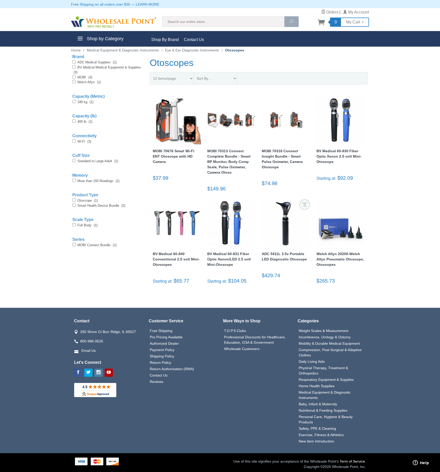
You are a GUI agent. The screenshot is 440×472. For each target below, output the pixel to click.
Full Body (87, 225)
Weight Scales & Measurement (323, 331)
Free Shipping (161, 331)
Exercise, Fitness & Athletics (321, 435)
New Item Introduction (316, 441)
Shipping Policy (162, 356)
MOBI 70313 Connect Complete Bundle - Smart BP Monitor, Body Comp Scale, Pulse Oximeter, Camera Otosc (229, 161)
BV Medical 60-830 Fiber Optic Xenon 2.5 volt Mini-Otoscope (339, 156)
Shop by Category (104, 38)
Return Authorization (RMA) (172, 369)
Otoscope (87, 200)
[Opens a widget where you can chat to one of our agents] (421, 463)
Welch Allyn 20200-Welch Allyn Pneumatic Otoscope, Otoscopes (340, 259)
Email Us (88, 351)
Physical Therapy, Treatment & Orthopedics (323, 370)
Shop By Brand (165, 39)
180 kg (85, 102)
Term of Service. (353, 461)
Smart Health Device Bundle (101, 205)
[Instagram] (98, 373)
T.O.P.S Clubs (235, 331)
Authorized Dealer (164, 343)
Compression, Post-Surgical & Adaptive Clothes (330, 352)
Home (76, 50)
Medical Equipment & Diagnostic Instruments (325, 395)
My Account (358, 12)
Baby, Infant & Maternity (318, 404)
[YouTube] (109, 373)
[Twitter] (88, 373)
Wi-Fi (84, 141)
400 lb (84, 121)
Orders (331, 12)
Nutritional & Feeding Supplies (323, 410)
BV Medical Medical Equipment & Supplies (107, 69)
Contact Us (194, 39)
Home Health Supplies (317, 386)
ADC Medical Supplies (97, 62)
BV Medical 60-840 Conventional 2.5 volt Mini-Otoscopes (176, 259)
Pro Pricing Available (166, 337)
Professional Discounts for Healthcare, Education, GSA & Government (255, 339)
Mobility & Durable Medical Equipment (329, 343)
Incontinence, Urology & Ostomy (325, 337)
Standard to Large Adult (97, 161)
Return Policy (160, 362)
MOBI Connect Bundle (97, 245)
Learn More (147, 4)
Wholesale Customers (241, 349)
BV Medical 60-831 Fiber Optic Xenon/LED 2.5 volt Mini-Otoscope (229, 259)
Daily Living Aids (312, 361)
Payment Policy (162, 350)
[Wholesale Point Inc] (113, 22)
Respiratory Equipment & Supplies (326, 380)
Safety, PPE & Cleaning (317, 428)
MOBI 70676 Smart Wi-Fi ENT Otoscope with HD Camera (173, 156)
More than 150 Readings (98, 181)
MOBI (84, 77)
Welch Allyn (89, 82)
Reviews (156, 382)
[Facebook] (78, 373)
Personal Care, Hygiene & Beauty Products (326, 419)
